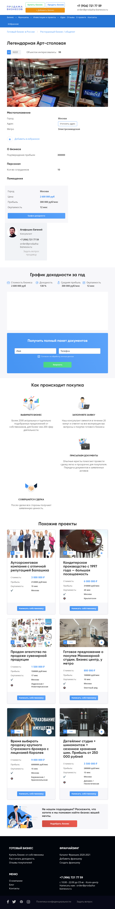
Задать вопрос (85, 901)
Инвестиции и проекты (44, 17)
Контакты (92, 17)
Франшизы (23, 17)
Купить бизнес (35, 4)
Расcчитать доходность (21, 858)
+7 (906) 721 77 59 (89, 6)
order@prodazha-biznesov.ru (92, 9)
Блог (11, 884)
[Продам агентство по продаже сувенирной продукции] (31, 632)
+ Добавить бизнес (45, 10)
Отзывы (71, 17)
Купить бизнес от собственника (26, 854)
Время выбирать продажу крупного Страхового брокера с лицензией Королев (30, 747)
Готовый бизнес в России (21, 31)
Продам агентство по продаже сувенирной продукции (29, 655)
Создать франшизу (70, 862)
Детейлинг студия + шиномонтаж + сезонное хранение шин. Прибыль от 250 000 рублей (80, 749)
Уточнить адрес (67, 123)
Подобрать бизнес (59, 823)
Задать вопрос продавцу (31, 253)
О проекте (81, 17)
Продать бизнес (56, 4)
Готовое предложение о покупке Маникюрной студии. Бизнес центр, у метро (83, 657)
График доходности (36, 216)
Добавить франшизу (71, 858)
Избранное (13, 24)
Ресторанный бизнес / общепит (57, 31)
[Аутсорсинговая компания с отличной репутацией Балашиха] (31, 543)
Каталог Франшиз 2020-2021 (75, 854)
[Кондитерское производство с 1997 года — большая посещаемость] (84, 543)
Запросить (57, 364)
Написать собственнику (31, 608)
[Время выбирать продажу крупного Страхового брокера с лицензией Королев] (31, 722)
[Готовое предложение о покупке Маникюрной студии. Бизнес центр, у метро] (84, 632)
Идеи (62, 17)
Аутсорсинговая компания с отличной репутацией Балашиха (30, 566)
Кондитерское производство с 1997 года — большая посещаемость (80, 568)
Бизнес (10, 17)
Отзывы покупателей (20, 862)
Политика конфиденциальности (53, 901)
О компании (15, 880)
